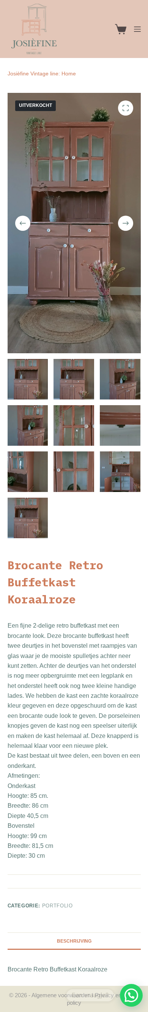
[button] (131, 995)
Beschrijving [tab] (74, 941)
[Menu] (137, 29)
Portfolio (57, 906)
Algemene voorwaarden (60, 995)
